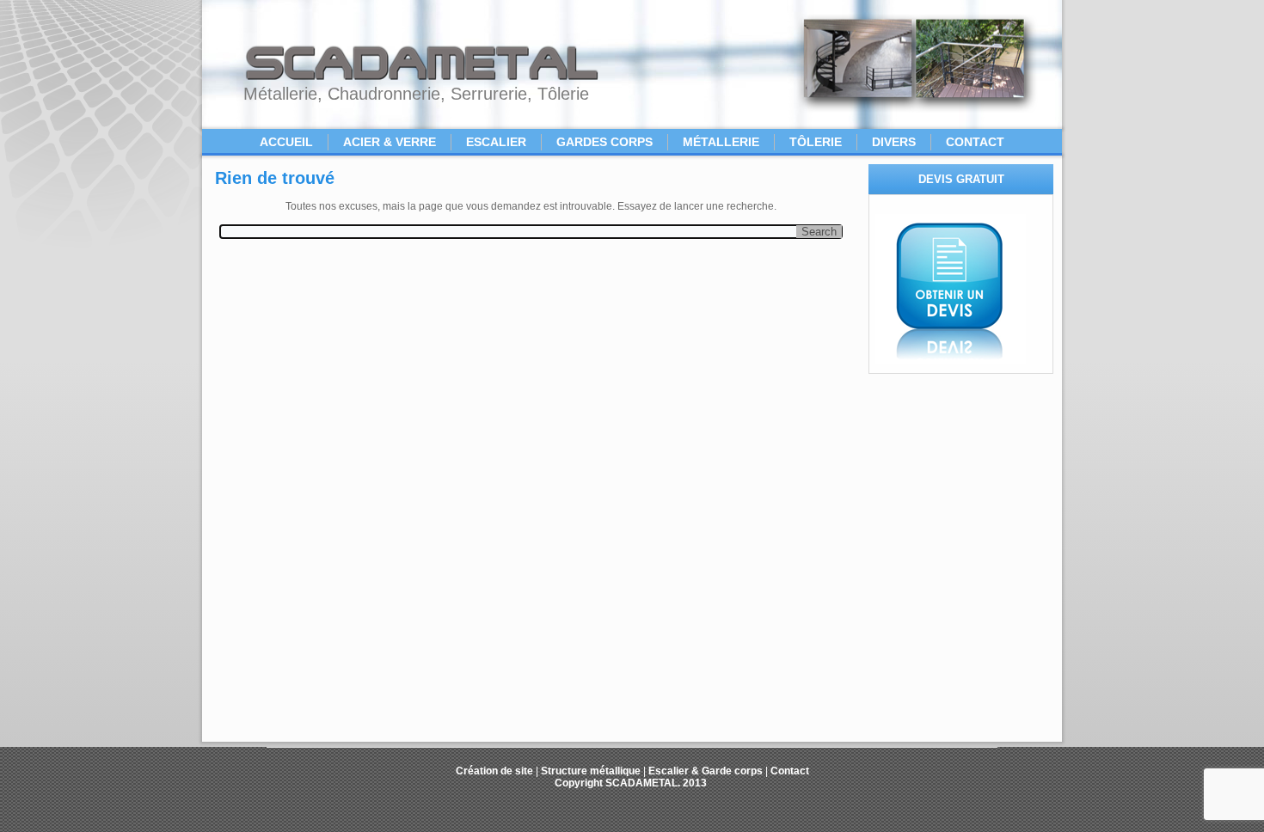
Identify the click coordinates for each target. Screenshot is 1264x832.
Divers (894, 142)
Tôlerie (815, 142)
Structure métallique (591, 771)
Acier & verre (389, 142)
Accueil (286, 142)
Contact (975, 142)
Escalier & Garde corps (705, 771)
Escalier (496, 142)
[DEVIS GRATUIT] (950, 360)
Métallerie (721, 142)
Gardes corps (604, 142)
